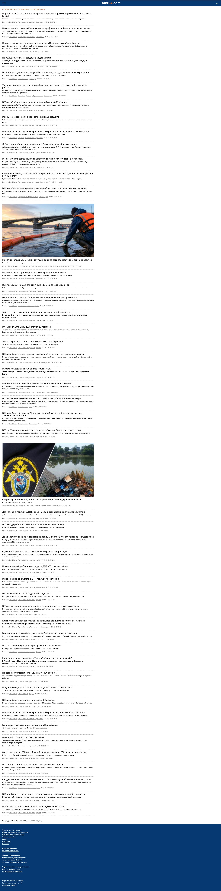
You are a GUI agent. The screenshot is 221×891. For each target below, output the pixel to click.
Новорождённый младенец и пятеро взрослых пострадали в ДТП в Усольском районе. (35, 569)
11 (18, 821)
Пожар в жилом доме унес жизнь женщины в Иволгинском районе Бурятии (41, 43)
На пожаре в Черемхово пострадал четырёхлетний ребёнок (33, 764)
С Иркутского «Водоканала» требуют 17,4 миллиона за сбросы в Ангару (39, 144)
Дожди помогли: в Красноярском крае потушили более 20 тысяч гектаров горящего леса (48, 537)
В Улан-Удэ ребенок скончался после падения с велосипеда (33, 524)
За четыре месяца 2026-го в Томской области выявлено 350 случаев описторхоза (44, 752)
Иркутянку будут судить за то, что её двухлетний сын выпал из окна (37, 687)
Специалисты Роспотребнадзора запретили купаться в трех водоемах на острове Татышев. (37, 624)
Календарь (6, 841)
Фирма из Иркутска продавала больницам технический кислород (36, 312)
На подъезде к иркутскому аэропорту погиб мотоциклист (31, 645)
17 (30, 821)
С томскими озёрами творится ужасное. (17, 502)
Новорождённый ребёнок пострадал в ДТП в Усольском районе (35, 566)
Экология (21, 125)
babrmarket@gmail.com (11, 869)
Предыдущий (7, 821)
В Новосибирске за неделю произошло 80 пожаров (28, 700)
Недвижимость (23, 197)
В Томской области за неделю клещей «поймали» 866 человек (34, 102)
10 (17, 821)
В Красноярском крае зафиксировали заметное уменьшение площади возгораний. (33, 134)
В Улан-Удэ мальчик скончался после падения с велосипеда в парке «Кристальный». (34, 527)
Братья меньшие (23, 66)
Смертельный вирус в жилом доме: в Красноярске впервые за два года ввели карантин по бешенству (47, 174)
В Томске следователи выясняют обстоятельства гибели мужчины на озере (41, 398)
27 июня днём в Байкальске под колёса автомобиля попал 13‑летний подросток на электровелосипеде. (41, 809)
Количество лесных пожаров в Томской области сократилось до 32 (37, 658)
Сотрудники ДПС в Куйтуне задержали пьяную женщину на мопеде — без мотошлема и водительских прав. (43, 596)
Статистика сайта (8, 837)
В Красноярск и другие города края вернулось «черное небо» (34, 272)
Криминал (31, 320)
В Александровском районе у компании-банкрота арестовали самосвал (39, 633)
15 (26, 821)
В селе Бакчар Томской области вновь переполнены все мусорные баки (39, 297)
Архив (4, 839)
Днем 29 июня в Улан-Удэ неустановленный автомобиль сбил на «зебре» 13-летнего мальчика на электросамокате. (46, 433)
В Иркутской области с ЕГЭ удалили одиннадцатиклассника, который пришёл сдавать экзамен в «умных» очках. (44, 288)
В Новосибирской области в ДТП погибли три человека (30, 579)
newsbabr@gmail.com (10, 851)
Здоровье (31, 22)
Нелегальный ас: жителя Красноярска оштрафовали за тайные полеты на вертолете (46, 28)
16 (28, 821)
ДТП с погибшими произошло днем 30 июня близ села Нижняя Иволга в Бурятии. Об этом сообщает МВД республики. (47, 515)
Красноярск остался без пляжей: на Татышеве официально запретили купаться (43, 621)
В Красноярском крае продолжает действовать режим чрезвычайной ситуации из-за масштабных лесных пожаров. (45, 715)
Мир (37, 320)
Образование (32, 291)
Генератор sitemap (9, 885)
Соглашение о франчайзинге (13, 834)
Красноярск (39, 22)
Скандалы (31, 560)
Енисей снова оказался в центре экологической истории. (23, 263)
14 (24, 821)
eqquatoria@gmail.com (18, 862)
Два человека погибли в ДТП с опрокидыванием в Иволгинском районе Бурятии (43, 512)
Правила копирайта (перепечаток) (15, 832)
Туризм (20, 627)
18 (31, 821)
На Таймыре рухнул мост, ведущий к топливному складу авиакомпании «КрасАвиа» (45, 72)
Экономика (21, 96)
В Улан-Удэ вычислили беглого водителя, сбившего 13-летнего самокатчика (41, 430)
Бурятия (31, 51)
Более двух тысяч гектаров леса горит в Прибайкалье (30, 725)
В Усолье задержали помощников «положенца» (27, 369)
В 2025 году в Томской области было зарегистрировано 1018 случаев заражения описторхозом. (38, 755)
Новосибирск (43, 197)
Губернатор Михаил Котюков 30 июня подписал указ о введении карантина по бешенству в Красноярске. (42, 179)
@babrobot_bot (16, 860)
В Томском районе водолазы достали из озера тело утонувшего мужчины (40, 606)
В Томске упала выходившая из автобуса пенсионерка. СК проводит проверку (42, 159)
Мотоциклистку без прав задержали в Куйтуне (26, 593)
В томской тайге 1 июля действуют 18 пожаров (26, 327)
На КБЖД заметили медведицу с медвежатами (26, 58)
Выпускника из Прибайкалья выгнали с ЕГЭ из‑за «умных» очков (35, 285)
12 (20, 821)
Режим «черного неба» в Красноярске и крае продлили (31, 117)
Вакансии (5, 844)
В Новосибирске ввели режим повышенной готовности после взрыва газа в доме (44, 188)
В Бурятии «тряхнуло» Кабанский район (23, 737)
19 (33, 821)
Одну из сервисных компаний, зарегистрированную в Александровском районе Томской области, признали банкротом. (47, 636)
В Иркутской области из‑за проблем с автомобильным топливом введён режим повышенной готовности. (41, 797)
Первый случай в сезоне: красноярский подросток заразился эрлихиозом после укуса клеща (46, 14)
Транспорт (21, 37)
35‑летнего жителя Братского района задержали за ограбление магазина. (30, 344)
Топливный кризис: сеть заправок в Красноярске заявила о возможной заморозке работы (44, 86)
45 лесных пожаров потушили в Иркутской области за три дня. (25, 728)
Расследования (53, 266)
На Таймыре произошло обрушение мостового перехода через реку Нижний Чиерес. (34, 75)
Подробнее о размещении (12, 871)
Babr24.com (13, 22)
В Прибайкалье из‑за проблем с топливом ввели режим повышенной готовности (44, 794)
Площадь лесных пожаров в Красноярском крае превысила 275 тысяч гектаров (43, 712)
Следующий (38, 821)
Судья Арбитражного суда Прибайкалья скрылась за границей (34, 551)
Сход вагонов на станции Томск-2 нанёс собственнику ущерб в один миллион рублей (46, 779)
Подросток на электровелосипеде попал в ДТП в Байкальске (33, 806)
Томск (37, 110)
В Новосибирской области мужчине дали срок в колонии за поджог (36, 383)
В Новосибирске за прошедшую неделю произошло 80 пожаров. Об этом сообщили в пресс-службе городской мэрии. (47, 703)
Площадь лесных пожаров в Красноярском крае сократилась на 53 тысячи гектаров (45, 131)
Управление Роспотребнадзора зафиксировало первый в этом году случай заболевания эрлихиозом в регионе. (44, 19)
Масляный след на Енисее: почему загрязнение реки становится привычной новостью (47, 260)
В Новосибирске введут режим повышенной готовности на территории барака (43, 354)
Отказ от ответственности (12, 830)
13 (22, 821)
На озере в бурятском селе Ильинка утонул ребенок (29, 673)
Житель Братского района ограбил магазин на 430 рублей (32, 341)
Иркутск (42, 66)
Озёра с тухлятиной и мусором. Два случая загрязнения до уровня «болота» (42, 499)
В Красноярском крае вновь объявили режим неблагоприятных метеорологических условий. (37, 275)
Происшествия (23, 22)
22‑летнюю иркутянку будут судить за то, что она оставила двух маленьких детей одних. (35, 690)
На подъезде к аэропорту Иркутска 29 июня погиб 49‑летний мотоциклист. (30, 648)
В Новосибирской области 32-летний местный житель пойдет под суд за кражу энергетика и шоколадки (43, 414)
